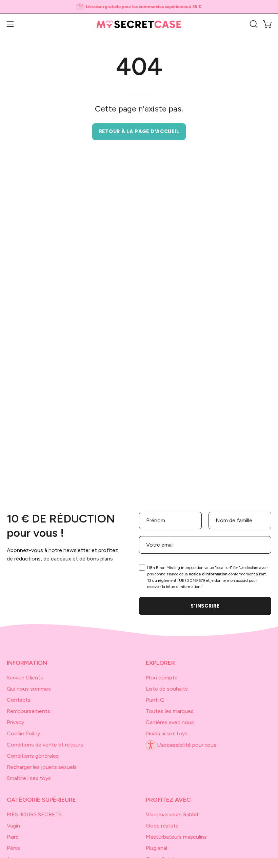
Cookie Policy (23, 733)
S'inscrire (205, 606)
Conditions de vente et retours (45, 744)
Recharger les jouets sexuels (42, 767)
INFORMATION (27, 662)
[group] (139, 7)
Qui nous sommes (29, 689)
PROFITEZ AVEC (168, 799)
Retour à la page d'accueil (139, 131)
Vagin (13, 825)
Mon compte (162, 677)
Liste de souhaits (167, 689)
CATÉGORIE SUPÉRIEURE (41, 799)
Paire (13, 837)
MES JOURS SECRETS (34, 814)
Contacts (19, 700)
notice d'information (208, 574)
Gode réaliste (162, 825)
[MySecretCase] (139, 24)
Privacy (15, 722)
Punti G (155, 700)
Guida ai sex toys (166, 733)
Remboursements (28, 711)
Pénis (13, 848)
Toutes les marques (170, 711)
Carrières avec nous (170, 722)
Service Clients (25, 677)
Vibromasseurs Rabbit (172, 814)
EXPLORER (160, 662)
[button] (253, 24)
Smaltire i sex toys (29, 778)
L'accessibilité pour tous (186, 745)
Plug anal (156, 848)
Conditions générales (33, 756)
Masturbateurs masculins (176, 837)
